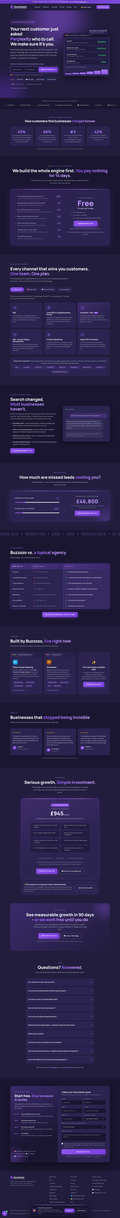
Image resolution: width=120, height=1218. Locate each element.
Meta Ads (52, 1193)
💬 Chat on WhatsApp (71, 936)
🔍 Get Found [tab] (17, 289)
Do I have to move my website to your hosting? (44, 1042)
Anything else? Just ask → (60, 372)
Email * (64, 1107)
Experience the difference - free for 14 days (60, 614)
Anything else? (67, 1131)
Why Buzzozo (75, 1186)
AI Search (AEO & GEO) (55, 1186)
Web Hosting (53, 1199)
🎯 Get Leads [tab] (31, 289)
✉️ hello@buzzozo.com (21, 1156)
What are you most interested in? (74, 1123)
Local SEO (52, 1183)
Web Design (53, 1196)
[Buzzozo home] (18, 7)
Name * (64, 1098)
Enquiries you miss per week (36, 498)
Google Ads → (51, 367)
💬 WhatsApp (30, 1154)
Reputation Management (57, 1202)
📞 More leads (19, 79)
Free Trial (73, 1180)
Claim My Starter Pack (86, 224)
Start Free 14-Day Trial (47, 871)
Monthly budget (90, 1115)
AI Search (46, 7)
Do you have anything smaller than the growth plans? (47, 991)
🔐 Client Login (86, 7)
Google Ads (52, 1189)
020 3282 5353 (68, 1067)
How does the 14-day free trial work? (41, 982)
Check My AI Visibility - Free (22, 451)
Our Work (73, 1189)
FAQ (75, 7)
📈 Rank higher (30, 79)
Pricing (62, 7)
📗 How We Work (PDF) (77, 1199)
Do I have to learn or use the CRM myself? (43, 999)
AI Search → (39, 367)
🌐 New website (51, 79)
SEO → (17, 367)
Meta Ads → (62, 367)
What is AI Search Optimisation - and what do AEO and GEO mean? (51, 1025)
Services (37, 7)
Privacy (41, 75)
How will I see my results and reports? (41, 1008)
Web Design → (75, 367)
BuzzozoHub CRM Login (99, 1180)
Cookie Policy (106, 1210)
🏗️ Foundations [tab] (65, 289)
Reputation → (100, 367)
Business (87, 1098)
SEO (50, 1180)
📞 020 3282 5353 (19, 1154)
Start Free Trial (103, 7)
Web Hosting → (87, 367)
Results (69, 7)
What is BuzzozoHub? (36, 1034)
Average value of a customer (36, 509)
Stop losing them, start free (87, 513)
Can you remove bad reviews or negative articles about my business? (53, 1051)
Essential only (81, 1210)
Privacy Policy (77, 1145)
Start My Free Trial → (83, 1152)
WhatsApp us (54, 1067)
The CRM (54, 7)
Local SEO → (27, 367)
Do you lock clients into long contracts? (42, 1017)
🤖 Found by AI (40, 79)
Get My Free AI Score (48, 69)
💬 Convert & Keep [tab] (48, 289)
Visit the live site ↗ (19, 690)
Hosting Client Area (98, 1183)
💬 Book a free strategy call (71, 871)
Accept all (69, 1210)
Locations (74, 1193)
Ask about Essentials (85, 888)
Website (64, 1115)
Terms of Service (53, 941)
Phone (86, 1107)
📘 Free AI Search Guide (78, 1196)
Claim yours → (83, 2)
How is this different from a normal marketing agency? (47, 1060)
